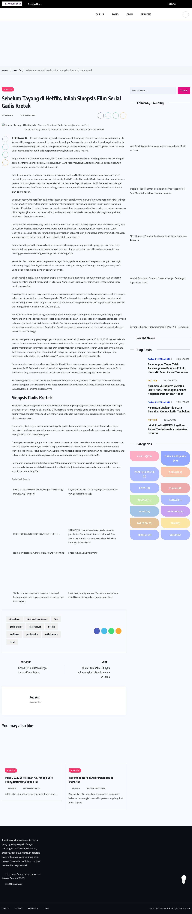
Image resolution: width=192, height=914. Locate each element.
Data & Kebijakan (175, 458)
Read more (86, 542)
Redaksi (12, 788)
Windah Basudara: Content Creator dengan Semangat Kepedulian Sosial (158, 280)
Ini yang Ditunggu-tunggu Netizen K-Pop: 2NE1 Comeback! (159, 326)
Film (56, 619)
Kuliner (145, 499)
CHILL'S (17, 70)
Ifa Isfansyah (35, 626)
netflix (51, 626)
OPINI (130, 14)
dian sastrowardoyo (37, 619)
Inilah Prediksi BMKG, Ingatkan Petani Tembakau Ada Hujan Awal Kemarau (168, 429)
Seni (175, 523)
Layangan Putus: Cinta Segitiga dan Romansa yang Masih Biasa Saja (93, 491)
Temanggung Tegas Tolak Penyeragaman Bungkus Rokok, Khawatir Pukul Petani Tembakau (168, 368)
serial (12, 642)
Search (184, 90)
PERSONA (146, 14)
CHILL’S (100, 14)
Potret (144, 523)
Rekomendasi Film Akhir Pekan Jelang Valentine (38, 552)
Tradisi (145, 534)
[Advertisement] (96, 43)
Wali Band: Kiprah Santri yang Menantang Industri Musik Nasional (158, 148)
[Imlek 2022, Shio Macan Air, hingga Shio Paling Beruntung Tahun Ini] (39, 514)
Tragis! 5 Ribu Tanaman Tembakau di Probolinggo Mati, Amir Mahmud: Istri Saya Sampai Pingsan (157, 191)
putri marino (32, 634)
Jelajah (175, 488)
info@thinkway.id (13, 884)
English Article (144, 474)
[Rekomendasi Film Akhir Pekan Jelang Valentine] (39, 573)
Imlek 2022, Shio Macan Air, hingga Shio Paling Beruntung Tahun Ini (38, 491)
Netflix (98, 146)
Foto (144, 488)
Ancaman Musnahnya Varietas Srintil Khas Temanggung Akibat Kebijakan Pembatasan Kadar (167, 389)
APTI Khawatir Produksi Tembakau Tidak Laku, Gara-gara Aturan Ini (158, 238)
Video (175, 534)
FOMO (115, 14)
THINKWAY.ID (19, 138)
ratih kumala (51, 634)
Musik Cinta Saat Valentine (83, 552)
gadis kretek (15, 626)
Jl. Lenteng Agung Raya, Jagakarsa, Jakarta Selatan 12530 (21, 876)
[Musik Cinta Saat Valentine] (94, 573)
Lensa (175, 499)
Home (5, 70)
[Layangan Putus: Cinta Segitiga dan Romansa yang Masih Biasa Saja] (94, 511)
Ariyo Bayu (14, 619)
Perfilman (14, 634)
